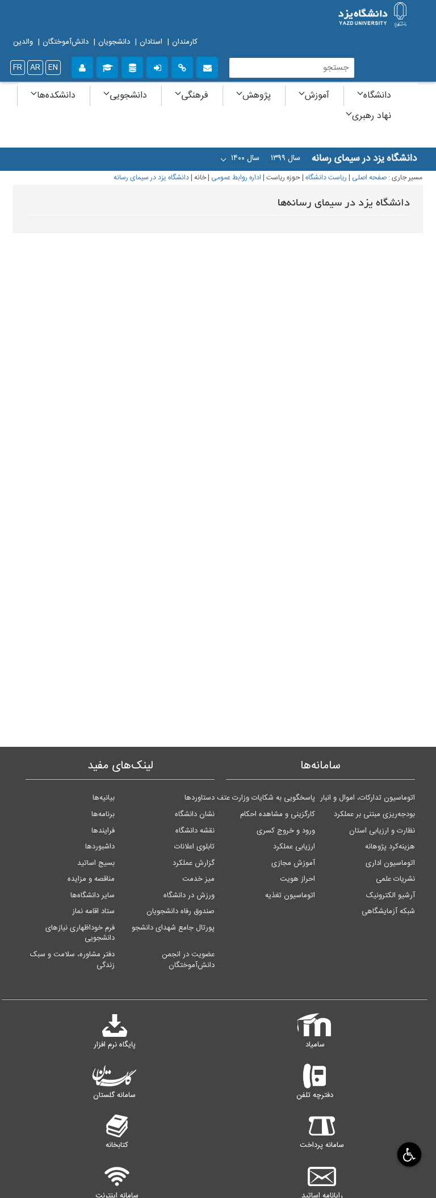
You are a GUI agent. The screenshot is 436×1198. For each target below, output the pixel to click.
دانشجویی (128, 95)
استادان (151, 42)
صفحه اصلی (369, 178)
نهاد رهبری (371, 116)
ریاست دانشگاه (326, 178)
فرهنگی (194, 95)
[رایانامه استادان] (207, 66)
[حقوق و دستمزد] (132, 66)
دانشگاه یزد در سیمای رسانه (151, 178)
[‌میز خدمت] (82, 66)
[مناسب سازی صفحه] (408, 1154)
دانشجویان (114, 42)
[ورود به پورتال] (157, 66)
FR (17, 67)
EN (53, 67)
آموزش (317, 95)
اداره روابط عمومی (236, 178)
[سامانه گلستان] (107, 66)
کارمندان (185, 42)
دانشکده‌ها (56, 95)
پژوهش (256, 95)
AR (35, 67)
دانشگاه (377, 95)
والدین (23, 42)
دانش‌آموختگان (66, 42)
